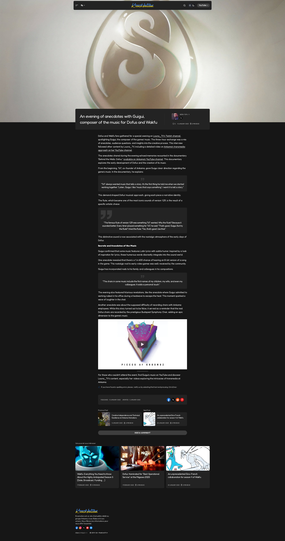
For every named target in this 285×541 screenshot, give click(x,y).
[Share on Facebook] (168, 399)
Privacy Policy (80, 533)
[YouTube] (87, 528)
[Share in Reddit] (177, 399)
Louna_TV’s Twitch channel (167, 136)
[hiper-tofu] (175, 116)
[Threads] (80, 528)
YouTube (202, 5)
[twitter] (181, 118)
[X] (84, 528)
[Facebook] (77, 528)
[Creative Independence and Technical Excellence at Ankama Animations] (104, 419)
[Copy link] (182, 399)
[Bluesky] (91, 528)
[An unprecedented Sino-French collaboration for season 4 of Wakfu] (149, 419)
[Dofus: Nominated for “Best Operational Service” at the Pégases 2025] (142, 458)
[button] (76, 5)
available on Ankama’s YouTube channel (143, 159)
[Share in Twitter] (173, 399)
